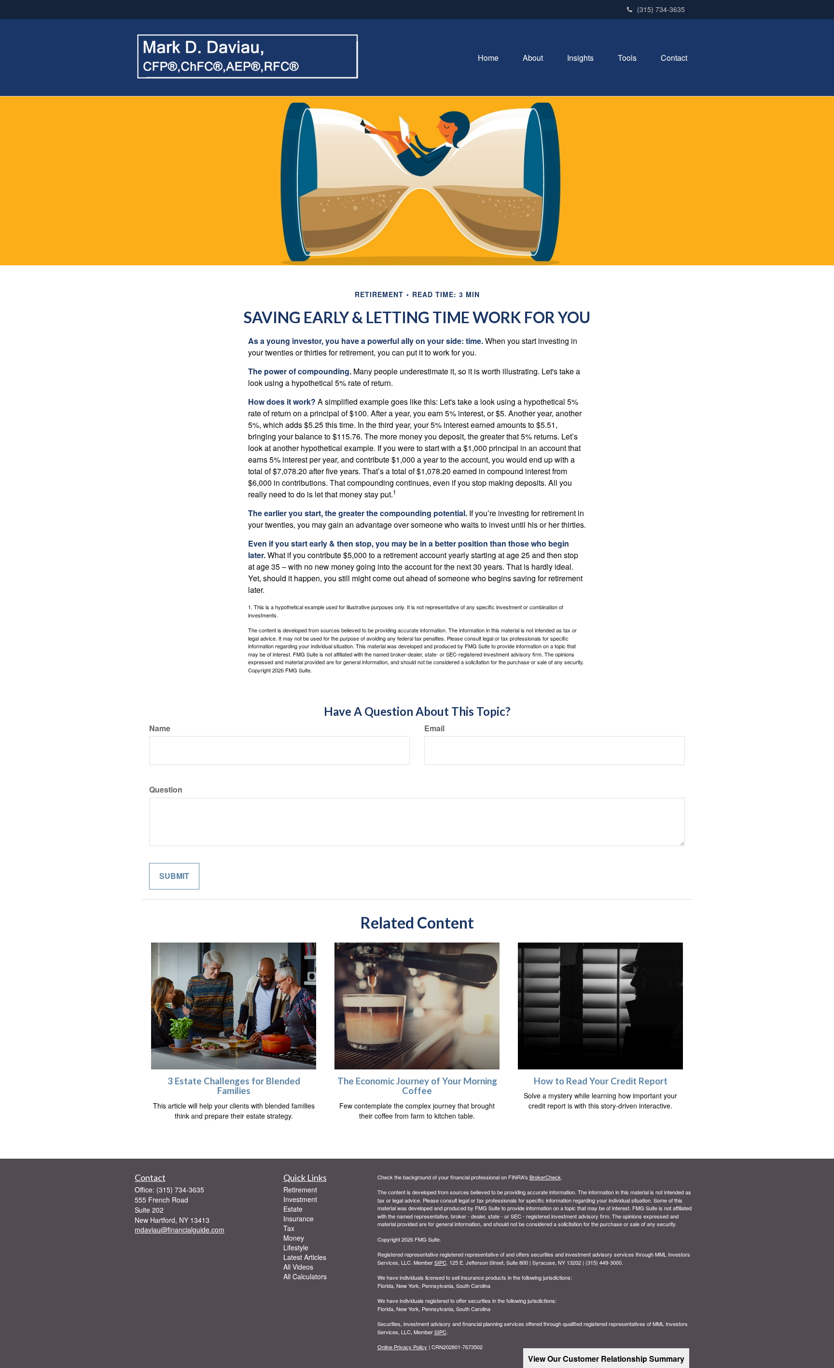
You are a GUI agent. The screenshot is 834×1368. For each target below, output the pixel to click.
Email (434, 728)
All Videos (298, 1267)
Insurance (298, 1218)
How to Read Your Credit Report (600, 1081)
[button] (533, 58)
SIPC (440, 1262)
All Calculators (305, 1276)
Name (159, 728)
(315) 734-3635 (661, 9)
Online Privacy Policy (402, 1347)
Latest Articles (304, 1257)
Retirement (300, 1189)
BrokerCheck (545, 1177)
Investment (300, 1199)
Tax (288, 1228)
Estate (293, 1209)
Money (293, 1238)
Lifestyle (295, 1247)
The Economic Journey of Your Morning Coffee (417, 1086)
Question (165, 789)
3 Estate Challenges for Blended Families (233, 1086)
